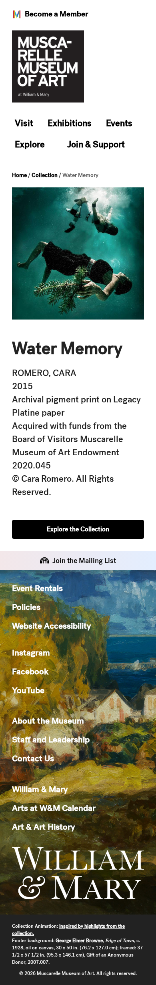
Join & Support (96, 144)
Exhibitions (70, 123)
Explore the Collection (78, 529)
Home (19, 175)
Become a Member (56, 14)
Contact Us (33, 758)
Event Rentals (37, 588)
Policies (26, 606)
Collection (45, 175)
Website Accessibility (51, 625)
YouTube (28, 690)
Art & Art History (43, 826)
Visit (24, 123)
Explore (30, 144)
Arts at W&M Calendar (54, 807)
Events (119, 123)
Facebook (30, 671)
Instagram (31, 652)
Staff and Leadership (51, 739)
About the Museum (48, 720)
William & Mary (40, 789)
